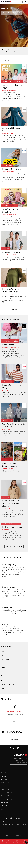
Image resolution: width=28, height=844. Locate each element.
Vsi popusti (14, 309)
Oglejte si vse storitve (14, 800)
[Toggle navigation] (25, 2)
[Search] (22, 2)
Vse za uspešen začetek (11, 12)
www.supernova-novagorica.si (18, 839)
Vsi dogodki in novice (14, 564)
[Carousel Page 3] (13, 796)
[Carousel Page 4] (14, 796)
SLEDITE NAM (14, 814)
